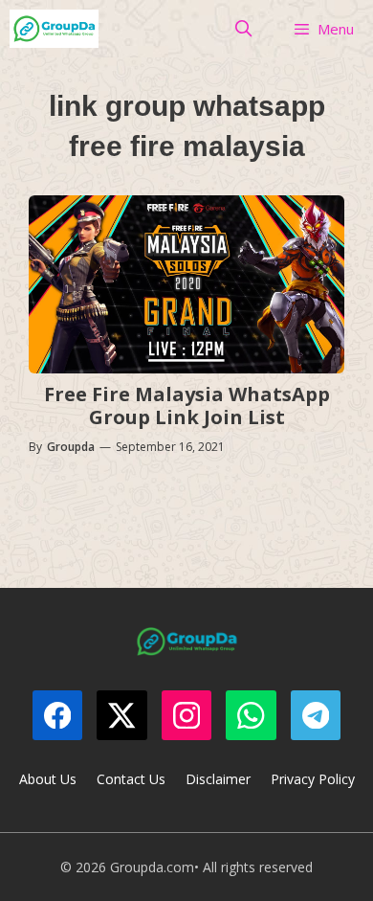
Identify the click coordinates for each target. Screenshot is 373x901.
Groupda (71, 447)
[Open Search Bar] (244, 28)
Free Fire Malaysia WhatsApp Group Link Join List (187, 405)
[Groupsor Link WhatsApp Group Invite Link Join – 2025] (54, 28)
